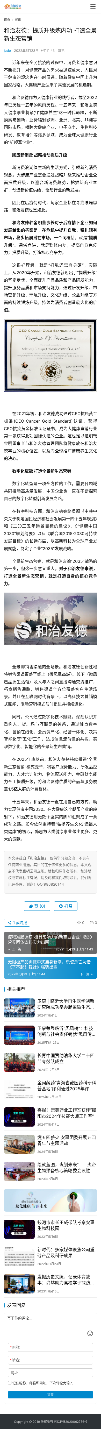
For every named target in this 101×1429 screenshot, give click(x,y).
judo (7, 50)
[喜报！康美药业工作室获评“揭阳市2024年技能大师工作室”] (19, 1116)
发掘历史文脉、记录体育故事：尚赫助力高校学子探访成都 (66, 1280)
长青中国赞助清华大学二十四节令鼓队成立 (66, 1058)
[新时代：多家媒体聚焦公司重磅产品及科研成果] (19, 1256)
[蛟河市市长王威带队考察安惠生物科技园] (19, 1229)
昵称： (16, 1347)
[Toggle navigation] (93, 6)
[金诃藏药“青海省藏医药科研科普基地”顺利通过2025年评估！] (19, 1089)
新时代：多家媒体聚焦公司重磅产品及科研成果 (66, 1252)
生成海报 (19, 922)
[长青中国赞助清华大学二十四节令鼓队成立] (19, 1062)
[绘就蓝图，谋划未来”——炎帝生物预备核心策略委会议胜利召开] (19, 1171)
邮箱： (16, 1360)
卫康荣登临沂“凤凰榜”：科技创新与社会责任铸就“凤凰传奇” (65, 1031)
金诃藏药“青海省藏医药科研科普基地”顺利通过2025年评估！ (66, 1086)
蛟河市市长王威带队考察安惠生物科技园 (66, 1225)
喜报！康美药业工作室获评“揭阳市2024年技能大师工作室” (66, 1113)
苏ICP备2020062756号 (70, 1422)
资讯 (61, 50)
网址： (16, 1372)
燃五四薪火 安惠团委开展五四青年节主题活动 (66, 1140)
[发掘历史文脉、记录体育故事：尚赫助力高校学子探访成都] (19, 1283)
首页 (7, 20)
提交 (50, 1395)
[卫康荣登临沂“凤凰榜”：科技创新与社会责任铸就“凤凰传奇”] (19, 1035)
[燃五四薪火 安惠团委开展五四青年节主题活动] (19, 1144)
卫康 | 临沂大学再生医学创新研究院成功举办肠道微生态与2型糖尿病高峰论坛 (67, 1004)
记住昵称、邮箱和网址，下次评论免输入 (42, 1383)
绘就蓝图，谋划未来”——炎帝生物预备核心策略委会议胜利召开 (66, 1168)
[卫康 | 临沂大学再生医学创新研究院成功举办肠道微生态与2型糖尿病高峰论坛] (19, 1008)
